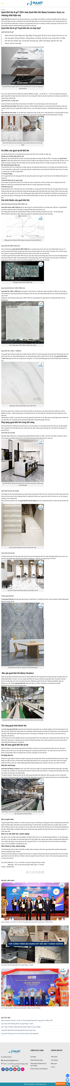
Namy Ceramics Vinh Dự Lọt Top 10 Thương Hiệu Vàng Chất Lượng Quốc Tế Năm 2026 (27, 922)
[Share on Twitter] (33, 872)
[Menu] (2, 3)
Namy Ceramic (18, 679)
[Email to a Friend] (36, 872)
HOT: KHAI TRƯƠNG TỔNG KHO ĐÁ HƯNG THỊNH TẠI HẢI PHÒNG (20, 1008)
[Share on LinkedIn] (42, 872)
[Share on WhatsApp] (27, 872)
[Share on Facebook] (30, 872)
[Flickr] (22, 1069)
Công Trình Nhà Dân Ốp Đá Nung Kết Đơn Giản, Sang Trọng (18, 1030)
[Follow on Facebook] (3, 1069)
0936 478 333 (60, 1084)
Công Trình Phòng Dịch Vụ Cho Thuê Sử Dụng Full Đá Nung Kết (19, 1033)
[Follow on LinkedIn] (19, 1069)
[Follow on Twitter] (11, 1069)
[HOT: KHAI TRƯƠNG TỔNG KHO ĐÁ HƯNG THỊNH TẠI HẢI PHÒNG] (35, 987)
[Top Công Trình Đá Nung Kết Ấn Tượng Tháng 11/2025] (35, 944)
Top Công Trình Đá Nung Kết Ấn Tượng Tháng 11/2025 (17, 965)
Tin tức (3, 9)
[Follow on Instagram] (7, 1069)
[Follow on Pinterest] (15, 1069)
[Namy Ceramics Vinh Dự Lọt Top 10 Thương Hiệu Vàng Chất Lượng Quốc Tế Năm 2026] (35, 901)
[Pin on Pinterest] (39, 872)
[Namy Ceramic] (35, 3)
